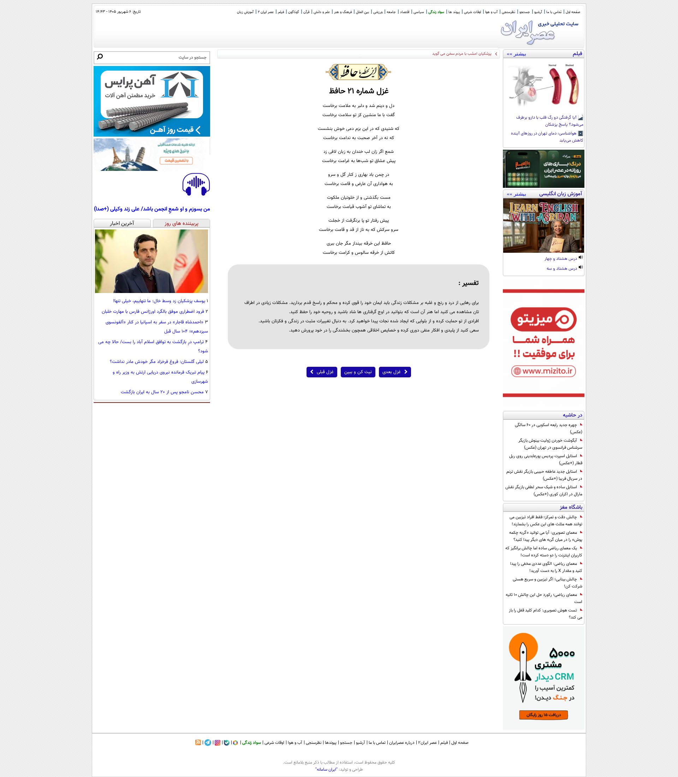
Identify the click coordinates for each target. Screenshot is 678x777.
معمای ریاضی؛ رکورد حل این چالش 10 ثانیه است (544, 598)
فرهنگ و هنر (343, 12)
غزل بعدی (391, 372)
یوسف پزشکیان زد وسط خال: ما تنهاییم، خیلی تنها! (159, 301)
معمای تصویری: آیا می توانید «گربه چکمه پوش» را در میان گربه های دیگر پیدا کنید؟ (545, 536)
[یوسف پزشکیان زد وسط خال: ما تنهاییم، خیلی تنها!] (151, 291)
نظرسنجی (508, 12)
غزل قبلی (325, 372)
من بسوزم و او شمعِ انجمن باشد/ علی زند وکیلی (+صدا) (152, 209)
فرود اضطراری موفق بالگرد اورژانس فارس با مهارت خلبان (153, 311)
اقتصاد (404, 12)
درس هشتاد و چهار (561, 259)
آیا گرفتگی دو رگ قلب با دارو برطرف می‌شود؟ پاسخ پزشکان (549, 121)
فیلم (281, 12)
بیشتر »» (516, 53)
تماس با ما (553, 12)
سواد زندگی (436, 12)
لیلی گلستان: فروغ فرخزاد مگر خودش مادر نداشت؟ (157, 361)
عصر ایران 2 (266, 12)
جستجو (524, 12)
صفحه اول (573, 12)
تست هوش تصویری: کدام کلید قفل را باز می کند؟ (545, 614)
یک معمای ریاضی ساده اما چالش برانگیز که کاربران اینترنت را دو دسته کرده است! (543, 551)
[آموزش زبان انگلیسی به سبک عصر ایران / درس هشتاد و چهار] (543, 225)
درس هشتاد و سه (562, 269)
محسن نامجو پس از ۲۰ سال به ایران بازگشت (162, 392)
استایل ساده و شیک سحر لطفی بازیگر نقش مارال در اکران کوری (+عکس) (543, 490)
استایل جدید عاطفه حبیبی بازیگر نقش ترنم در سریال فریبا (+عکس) (544, 475)
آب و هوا (491, 12)
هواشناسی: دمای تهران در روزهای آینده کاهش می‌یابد (547, 137)
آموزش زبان (245, 12)
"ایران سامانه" (326, 769)
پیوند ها (454, 12)
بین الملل (362, 12)
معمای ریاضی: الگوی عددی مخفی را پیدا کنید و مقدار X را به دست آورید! (546, 567)
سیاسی (419, 12)
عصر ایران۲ (427, 743)
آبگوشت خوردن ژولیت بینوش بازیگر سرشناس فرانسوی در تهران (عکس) (550, 444)
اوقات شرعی (472, 12)
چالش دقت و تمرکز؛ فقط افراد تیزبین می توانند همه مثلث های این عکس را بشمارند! (546, 520)
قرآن (306, 12)
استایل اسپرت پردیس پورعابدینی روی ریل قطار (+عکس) (545, 459)
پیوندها (331, 743)
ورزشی (377, 12)
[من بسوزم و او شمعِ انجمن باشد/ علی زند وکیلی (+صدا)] (196, 194)
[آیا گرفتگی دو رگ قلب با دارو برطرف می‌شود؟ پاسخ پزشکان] (543, 85)
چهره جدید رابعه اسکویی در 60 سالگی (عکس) (548, 428)
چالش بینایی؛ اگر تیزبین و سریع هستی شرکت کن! (547, 583)
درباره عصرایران (402, 743)
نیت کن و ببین (358, 372)
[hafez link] (359, 72)
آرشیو (538, 12)
